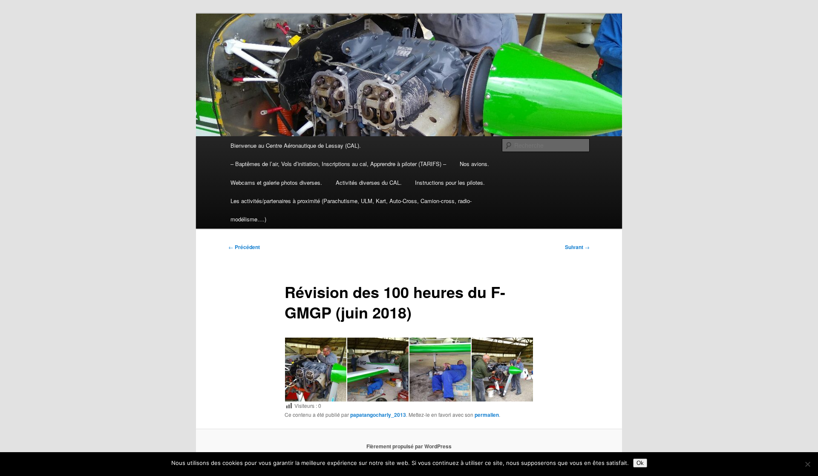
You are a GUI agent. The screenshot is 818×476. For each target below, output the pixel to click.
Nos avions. (474, 164)
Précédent (244, 247)
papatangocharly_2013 (378, 415)
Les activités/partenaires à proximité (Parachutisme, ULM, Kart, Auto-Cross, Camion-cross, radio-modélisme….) (351, 210)
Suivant (577, 247)
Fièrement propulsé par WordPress (409, 446)
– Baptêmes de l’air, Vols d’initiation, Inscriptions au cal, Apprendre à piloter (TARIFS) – (338, 164)
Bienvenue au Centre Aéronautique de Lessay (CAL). (295, 145)
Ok (640, 463)
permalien (487, 415)
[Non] (807, 464)
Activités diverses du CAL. (369, 182)
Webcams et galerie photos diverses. (276, 182)
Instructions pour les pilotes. (450, 182)
